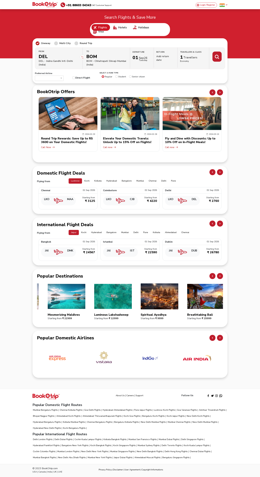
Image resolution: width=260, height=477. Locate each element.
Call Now (175, 147)
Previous (212, 92)
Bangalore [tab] (127, 180)
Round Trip (86, 43)
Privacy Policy (105, 469)
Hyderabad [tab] (111, 180)
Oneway (45, 43)
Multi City (65, 43)
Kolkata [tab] (98, 180)
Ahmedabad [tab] (170, 232)
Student (122, 76)
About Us (120, 395)
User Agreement (132, 469)
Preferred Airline (43, 73)
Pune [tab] (173, 180)
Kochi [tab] (87, 180)
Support (139, 395)
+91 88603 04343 (88, 5)
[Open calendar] (142, 58)
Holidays (143, 27)
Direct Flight (82, 77)
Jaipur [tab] (73, 232)
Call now (50, 147)
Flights (102, 27)
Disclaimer (118, 469)
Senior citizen (138, 76)
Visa (101, 31)
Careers (130, 395)
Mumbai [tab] (140, 180)
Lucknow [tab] (75, 180)
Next (220, 92)
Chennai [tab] (152, 180)
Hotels (122, 27)
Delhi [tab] (163, 180)
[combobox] (48, 78)
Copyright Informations (152, 469)
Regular (108, 76)
